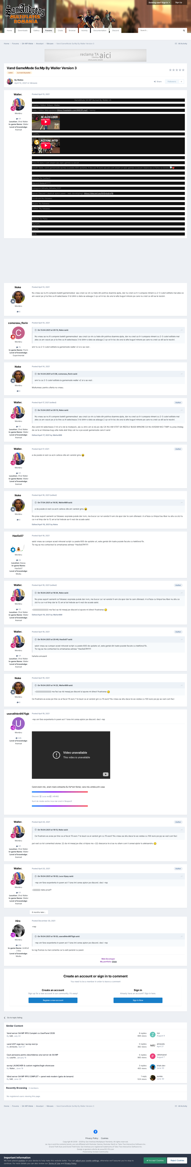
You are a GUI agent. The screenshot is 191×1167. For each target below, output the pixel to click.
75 (19, 347)
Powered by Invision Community (95, 1152)
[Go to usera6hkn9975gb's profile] (18, 723)
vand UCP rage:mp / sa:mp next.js (22, 1044)
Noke (18, 287)
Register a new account (53, 1000)
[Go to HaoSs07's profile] (18, 545)
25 (19, 560)
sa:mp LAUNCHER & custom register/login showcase (30, 1065)
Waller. (20, 80)
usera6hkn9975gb (18, 713)
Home (9, 30)
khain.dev (161, 1065)
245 (19, 738)
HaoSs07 (17, 535)
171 (19, 119)
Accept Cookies (156, 1160)
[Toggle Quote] (36, 330)
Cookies (104, 1138)
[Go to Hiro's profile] (18, 930)
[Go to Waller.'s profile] (10, 81)
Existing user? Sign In (159, 2)
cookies (21, 1160)
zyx (158, 1033)
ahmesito (13, 1047)
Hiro (17, 920)
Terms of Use (54, 1163)
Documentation (99, 30)
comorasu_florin (18, 323)
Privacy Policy (91, 1138)
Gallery (36, 30)
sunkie (160, 1076)
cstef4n (13, 1057)
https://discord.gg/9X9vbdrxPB (98, 193)
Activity (84, 30)
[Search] (184, 30)
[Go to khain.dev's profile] (152, 1067)
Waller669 (63, 502)
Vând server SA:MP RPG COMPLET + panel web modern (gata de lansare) (40, 1076)
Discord (115, 30)
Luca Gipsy (64, 876)
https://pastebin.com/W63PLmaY (72, 110)
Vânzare (33, 83)
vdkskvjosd (162, 1055)
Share (158, 81)
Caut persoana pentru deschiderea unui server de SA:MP (32, 1055)
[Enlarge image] (172, 167)
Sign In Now (138, 1000)
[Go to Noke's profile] (18, 297)
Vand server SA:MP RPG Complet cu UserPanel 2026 (31, 1033)
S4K (11, 1036)
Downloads (23, 30)
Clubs (60, 30)
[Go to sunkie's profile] (152, 1078)
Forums (48, 30)
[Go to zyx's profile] (152, 1034)
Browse (72, 30)
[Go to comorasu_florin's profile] (18, 333)
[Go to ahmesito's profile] (152, 1045)
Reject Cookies (177, 1160)
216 (19, 945)
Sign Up (178, 2)
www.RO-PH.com (107, 1149)
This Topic (173, 30)
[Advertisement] (95, 260)
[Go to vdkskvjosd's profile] (152, 1056)
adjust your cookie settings (87, 1160)
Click (114, 961)
